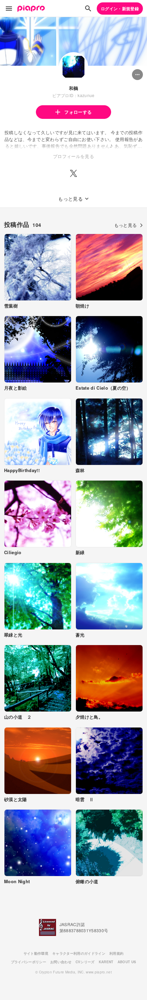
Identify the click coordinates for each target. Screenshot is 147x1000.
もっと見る (125, 225)
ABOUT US (127, 961)
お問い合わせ (60, 961)
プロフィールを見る (73, 156)
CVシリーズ (85, 961)
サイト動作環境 (36, 953)
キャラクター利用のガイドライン (78, 953)
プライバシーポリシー (28, 961)
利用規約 (116, 953)
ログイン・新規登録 (120, 8)
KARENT (106, 961)
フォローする (78, 112)
